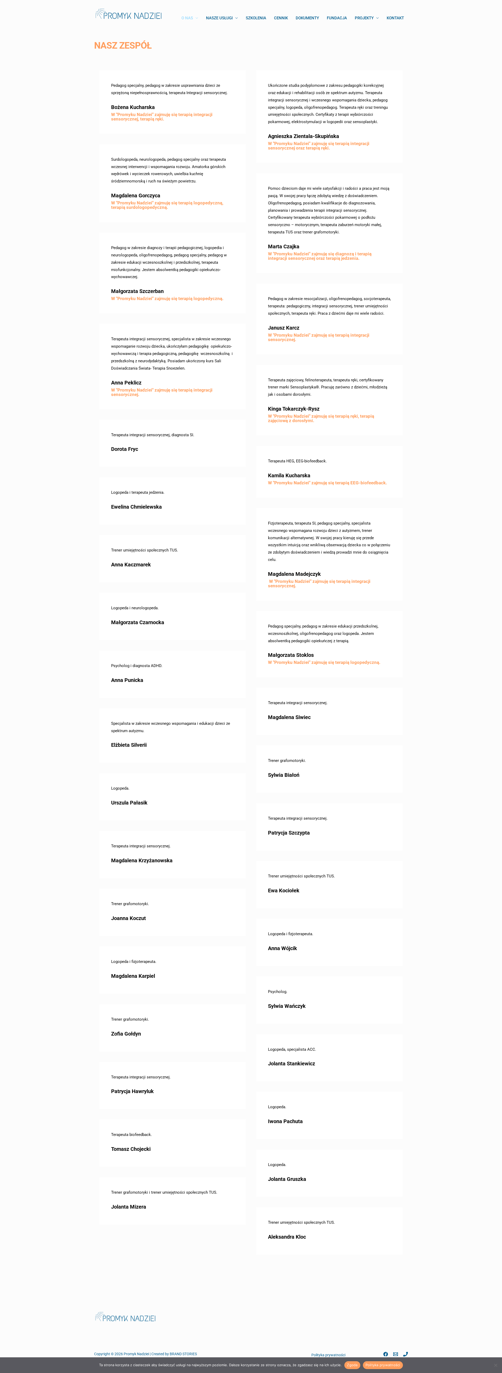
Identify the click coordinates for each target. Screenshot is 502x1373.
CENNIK (281, 18)
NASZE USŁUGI (219, 18)
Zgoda (352, 1365)
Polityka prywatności (328, 1355)
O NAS (187, 18)
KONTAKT (395, 18)
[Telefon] (405, 1354)
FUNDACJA (337, 18)
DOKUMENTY (307, 18)
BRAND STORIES (183, 1354)
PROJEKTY (364, 18)
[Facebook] (385, 1354)
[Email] (395, 1354)
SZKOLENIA (256, 18)
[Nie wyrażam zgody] (495, 1365)
